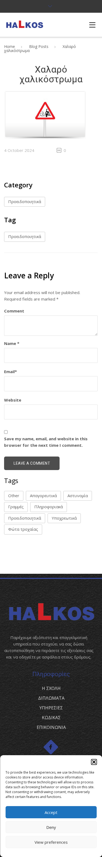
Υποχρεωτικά (64, 518)
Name (11, 343)
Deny (51, 827)
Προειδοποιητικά (24, 201)
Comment (14, 311)
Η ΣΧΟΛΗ (51, 688)
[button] (94, 762)
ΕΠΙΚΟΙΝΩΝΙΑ (51, 727)
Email (10, 371)
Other (13, 495)
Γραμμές (16, 506)
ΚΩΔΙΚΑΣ (51, 718)
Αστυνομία (77, 495)
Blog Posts (38, 46)
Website (12, 400)
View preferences (51, 842)
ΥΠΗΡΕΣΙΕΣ (51, 708)
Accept (51, 812)
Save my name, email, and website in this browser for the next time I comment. (46, 442)
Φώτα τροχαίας (23, 529)
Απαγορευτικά (43, 495)
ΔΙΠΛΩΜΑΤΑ (51, 698)
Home (9, 46)
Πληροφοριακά (48, 506)
